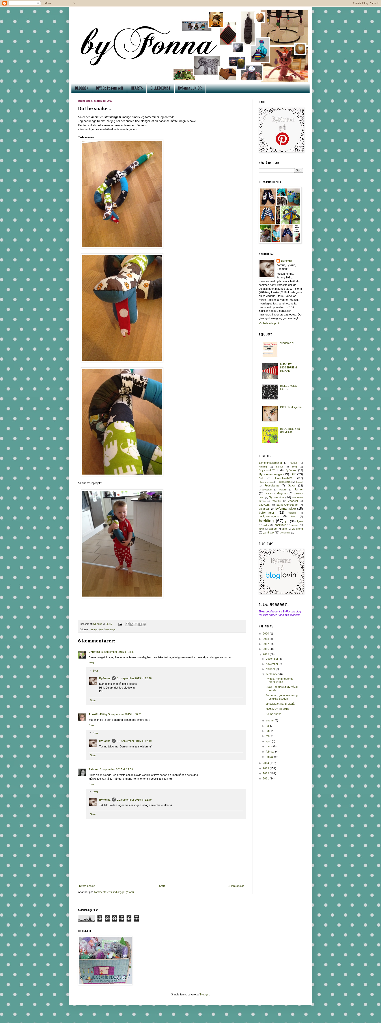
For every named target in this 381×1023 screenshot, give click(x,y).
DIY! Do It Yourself (109, 88)
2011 (266, 778)
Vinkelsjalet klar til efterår (280, 703)
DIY (293, 474)
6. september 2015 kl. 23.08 (116, 769)
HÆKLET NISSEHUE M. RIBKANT (288, 367)
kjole (300, 521)
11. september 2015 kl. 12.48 (134, 678)
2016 (266, 649)
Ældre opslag (236, 886)
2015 (266, 654)
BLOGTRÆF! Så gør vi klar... (290, 430)
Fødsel (299, 482)
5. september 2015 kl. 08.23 (125, 714)
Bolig (294, 466)
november (272, 664)
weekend (297, 528)
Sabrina (93, 769)
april (269, 741)
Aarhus (293, 463)
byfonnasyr (266, 512)
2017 (266, 644)
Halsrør (283, 489)
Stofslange (109, 629)
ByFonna (104, 678)
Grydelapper (265, 489)
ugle (284, 528)
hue (293, 516)
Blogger (204, 994)
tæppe (273, 528)
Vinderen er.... (288, 343)
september (272, 674)
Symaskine (276, 497)
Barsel (279, 466)
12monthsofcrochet (270, 462)
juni (268, 730)
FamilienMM (283, 478)
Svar (91, 662)
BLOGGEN (81, 88)
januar (270, 756)
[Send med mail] (127, 624)
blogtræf (264, 508)
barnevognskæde (287, 504)
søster (295, 525)
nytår (266, 525)
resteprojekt (96, 629)
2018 (266, 638)
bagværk (264, 504)
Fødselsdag (272, 485)
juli (268, 725)
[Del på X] (136, 624)
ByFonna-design (270, 474)
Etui (261, 478)
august (270, 720)
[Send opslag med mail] (120, 624)
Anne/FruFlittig (98, 714)
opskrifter (280, 525)
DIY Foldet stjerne (291, 407)
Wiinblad (277, 501)
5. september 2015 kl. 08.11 (117, 651)
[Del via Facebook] (140, 624)
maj (268, 736)
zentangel (285, 532)
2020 (266, 633)
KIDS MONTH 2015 (277, 708)
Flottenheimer (266, 482)
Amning (263, 466)
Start (162, 886)
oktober (271, 669)
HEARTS (137, 88)
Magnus (281, 493)
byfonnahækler (285, 508)
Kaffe (268, 493)
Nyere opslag (87, 886)
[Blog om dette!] (131, 624)
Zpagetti (293, 501)
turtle (261, 528)
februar (270, 751)
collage (292, 512)
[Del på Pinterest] (144, 624)
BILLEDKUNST (160, 88)
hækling (266, 520)
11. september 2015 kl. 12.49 (134, 741)
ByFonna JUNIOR (190, 88)
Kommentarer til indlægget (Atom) (113, 892)
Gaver (291, 485)
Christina (94, 651)
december (272, 658)
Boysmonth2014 (268, 470)
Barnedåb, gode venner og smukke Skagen (281, 697)
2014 (266, 763)
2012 (266, 773)
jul (286, 521)
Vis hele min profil (269, 323)
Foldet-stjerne (284, 482)
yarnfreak (268, 532)
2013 (266, 768)
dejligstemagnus (269, 516)
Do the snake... (274, 714)
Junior (298, 489)
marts (269, 746)
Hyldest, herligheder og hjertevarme (279, 680)
